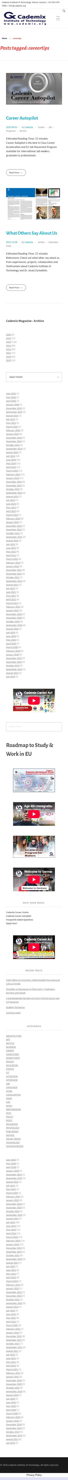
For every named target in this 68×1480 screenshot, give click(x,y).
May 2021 (11, 596)
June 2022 (11, 548)
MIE (8, 1102)
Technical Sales (13, 1013)
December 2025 (14, 408)
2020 (8, 357)
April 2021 (11, 599)
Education (12, 1065)
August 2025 (12, 416)
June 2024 (11, 460)
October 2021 (13, 577)
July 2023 (10, 500)
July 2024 (10, 456)
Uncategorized (14, 1146)
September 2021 (14, 581)
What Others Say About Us (31, 233)
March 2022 (12, 559)
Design (10, 1062)
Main (8, 246)
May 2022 (11, 552)
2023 (8, 346)
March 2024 (12, 471)
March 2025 (12, 427)
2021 (8, 353)
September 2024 (14, 449)
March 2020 (12, 647)
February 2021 (13, 607)
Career (41, 127)
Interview (53, 242)
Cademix (29, 127)
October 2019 (13, 666)
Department (13, 1058)
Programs (11, 131)
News (9, 1106)
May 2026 (11, 397)
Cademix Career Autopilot (18, 916)
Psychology (12, 1128)
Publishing (12, 1131)
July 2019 (10, 677)
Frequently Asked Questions (19, 920)
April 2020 (11, 643)
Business (11, 1047)
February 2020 (13, 651)
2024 (8, 342)
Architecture (13, 1036)
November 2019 (14, 662)
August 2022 (12, 541)
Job (50, 127)
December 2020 (14, 614)
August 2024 (12, 452)
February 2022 (13, 563)
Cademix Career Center (17, 912)
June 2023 (11, 504)
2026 (8, 334)
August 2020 (12, 629)
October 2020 (13, 621)
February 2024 (13, 474)
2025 (8, 338)
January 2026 (12, 405)
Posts (9, 1120)
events (10, 1069)
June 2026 (11, 393)
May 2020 (11, 640)
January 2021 (12, 610)
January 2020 (12, 655)
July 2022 (10, 544)
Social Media (13, 1139)
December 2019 (14, 658)
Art (8, 1039)
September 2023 (14, 493)
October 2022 (13, 533)
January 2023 (12, 522)
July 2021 (10, 588)
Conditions (12, 1054)
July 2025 (10, 419)
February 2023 (13, 518)
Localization (13, 1095)
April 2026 (11, 401)
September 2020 (14, 625)
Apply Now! (11, 923)
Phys (8, 1113)
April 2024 (11, 467)
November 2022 (14, 530)
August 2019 (12, 673)
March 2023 (12, 515)
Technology (13, 1142)
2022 (8, 349)
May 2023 (11, 507)
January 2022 (12, 566)
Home (4, 38)
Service (23, 131)
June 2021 (11, 592)
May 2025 (11, 423)
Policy (9, 1117)
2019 (8, 360)
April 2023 (11, 511)
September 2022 (14, 537)
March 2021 (12, 603)
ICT (7, 1073)
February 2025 (13, 430)
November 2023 (14, 485)
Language (11, 1087)
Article (41, 242)
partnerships (13, 1109)
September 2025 (14, 412)
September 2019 (14, 669)
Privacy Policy (34, 1475)
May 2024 (11, 463)
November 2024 (14, 441)
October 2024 (13, 445)
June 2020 (11, 636)
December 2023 (14, 482)
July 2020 (10, 632)
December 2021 (14, 570)
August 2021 (12, 585)
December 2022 (14, 526)
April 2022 (11, 555)
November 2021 (14, 574)
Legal (9, 1091)
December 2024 (14, 438)
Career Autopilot (22, 118)
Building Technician (15, 1007)
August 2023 (12, 496)
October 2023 (13, 489)
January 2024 (12, 478)
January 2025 (12, 434)
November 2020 (14, 618)
